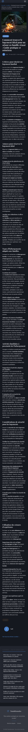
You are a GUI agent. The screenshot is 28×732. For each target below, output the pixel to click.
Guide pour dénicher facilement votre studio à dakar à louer (13, 682)
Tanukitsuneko (15, 711)
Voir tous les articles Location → (11, 636)
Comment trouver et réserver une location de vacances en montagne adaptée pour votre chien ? (12, 676)
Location (8, 5)
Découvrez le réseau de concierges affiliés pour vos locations (12, 660)
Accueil (3, 5)
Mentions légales (11, 723)
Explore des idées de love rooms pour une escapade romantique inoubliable (13, 665)
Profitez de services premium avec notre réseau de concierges (13, 692)
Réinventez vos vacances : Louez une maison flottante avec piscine (12, 655)
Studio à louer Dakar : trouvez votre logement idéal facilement (12, 670)
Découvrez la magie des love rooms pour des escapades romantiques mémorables (14, 687)
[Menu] (25, 1)
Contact (19, 723)
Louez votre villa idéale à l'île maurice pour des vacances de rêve (13, 697)
